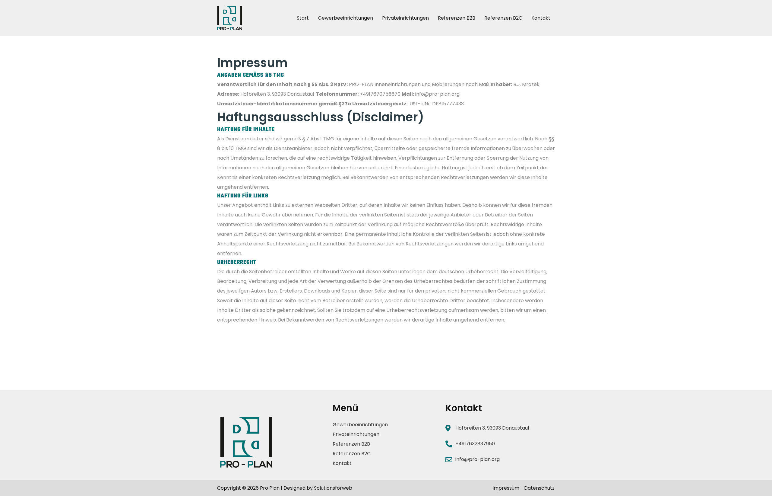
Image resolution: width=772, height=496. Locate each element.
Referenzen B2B (456, 17)
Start (303, 17)
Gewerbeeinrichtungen (345, 17)
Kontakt (540, 17)
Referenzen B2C (503, 17)
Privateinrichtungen (405, 17)
